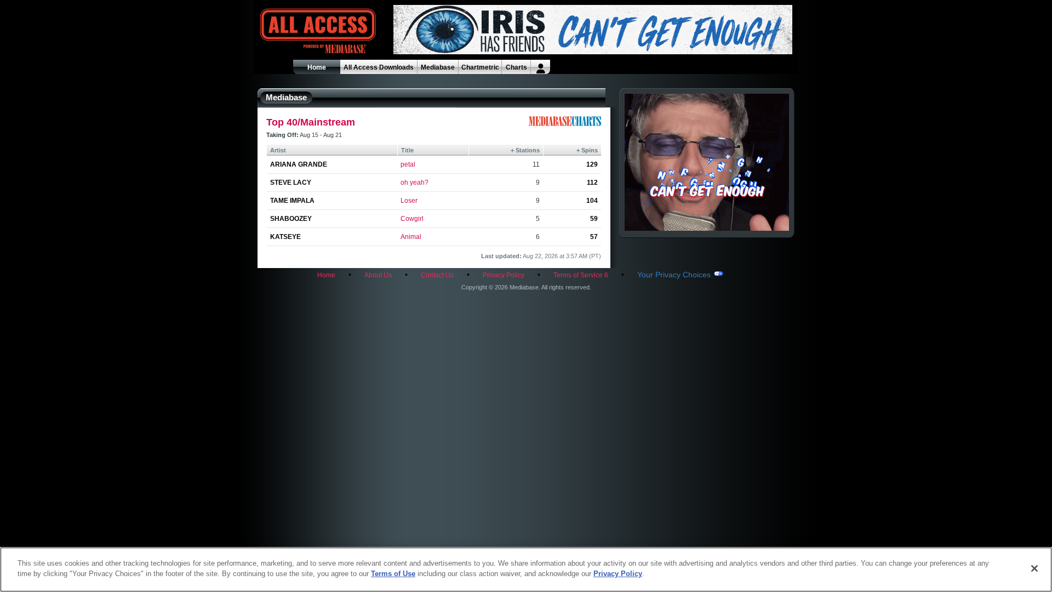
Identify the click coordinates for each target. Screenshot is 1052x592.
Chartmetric (480, 67)
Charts (516, 67)
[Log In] (540, 67)
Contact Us (437, 275)
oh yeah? (414, 182)
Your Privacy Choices (674, 274)
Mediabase (438, 67)
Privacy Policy (503, 275)
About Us (378, 275)
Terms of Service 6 (580, 275)
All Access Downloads (379, 67)
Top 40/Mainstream (310, 122)
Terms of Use (393, 574)
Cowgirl (412, 219)
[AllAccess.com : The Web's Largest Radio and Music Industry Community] (292, 31)
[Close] (1034, 568)
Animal (411, 237)
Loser (409, 200)
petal (408, 164)
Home (316, 67)
